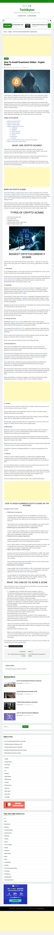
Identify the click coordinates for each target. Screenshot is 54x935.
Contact (7, 782)
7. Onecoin (13, 138)
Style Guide (7, 791)
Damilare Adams (8, 67)
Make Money (8, 776)
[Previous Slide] (48, 1)
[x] (27, 6)
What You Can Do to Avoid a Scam (16, 141)
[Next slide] (50, 1)
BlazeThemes (41, 908)
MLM (32, 472)
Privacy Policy (8, 785)
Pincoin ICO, (21, 328)
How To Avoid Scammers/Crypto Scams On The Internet (22, 140)
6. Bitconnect (14, 136)
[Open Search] (48, 20)
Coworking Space (9, 830)
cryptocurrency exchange (28, 289)
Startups (7, 865)
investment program (9, 445)
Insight (6, 58)
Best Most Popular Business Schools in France (33, 1)
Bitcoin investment (15, 431)
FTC (30, 634)
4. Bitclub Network (15, 133)
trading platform (24, 296)
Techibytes (27, 10)
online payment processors (23, 570)
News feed (7, 794)
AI (5, 770)
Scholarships (8, 862)
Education (7, 836)
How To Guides (8, 844)
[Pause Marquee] (49, 26)
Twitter (16, 642)
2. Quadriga (13, 129)
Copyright (7, 797)
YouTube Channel (36, 640)
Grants (6, 841)
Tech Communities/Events (11, 868)
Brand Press (7, 824)
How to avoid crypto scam (15, 646)
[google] (29, 6)
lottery (33, 556)
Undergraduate (8, 877)
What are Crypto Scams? (14, 121)
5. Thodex (13, 134)
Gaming (7, 773)
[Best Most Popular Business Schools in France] (46, 26)
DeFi (24, 208)
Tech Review (7, 874)
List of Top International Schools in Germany (29, 681)
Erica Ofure (20, 683)
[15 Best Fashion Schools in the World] (19, 26)
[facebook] (23, 6)
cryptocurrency (8, 151)
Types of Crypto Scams (13, 124)
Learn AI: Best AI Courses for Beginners (28, 713)
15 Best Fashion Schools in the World (32, 24)
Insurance (7, 850)
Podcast (7, 767)
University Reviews (9, 880)
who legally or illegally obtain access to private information (19, 194)
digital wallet (7, 198)
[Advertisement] (27, 46)
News (6, 856)
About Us (7, 788)
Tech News (7, 764)
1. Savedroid (14, 128)
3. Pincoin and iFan (15, 131)
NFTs (6, 859)
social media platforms (10, 278)
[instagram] (25, 6)
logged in (14, 669)
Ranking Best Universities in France (13, 753)
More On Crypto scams (13, 123)
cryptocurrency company (17, 321)
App (5, 821)
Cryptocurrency (8, 761)
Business (7, 827)
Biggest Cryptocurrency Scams (15, 126)
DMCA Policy (8, 779)
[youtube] (31, 6)
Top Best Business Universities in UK (27, 691)
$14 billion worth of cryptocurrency (28, 95)
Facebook (23, 642)
